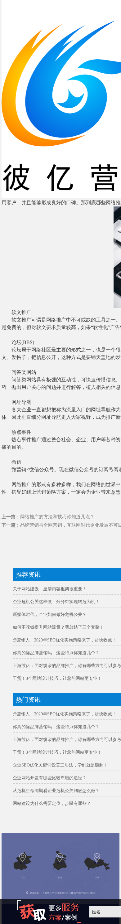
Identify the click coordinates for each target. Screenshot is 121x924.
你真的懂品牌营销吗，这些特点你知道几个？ (56, 653)
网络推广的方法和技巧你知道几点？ (57, 516)
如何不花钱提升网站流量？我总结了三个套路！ (58, 627)
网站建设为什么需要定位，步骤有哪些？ (52, 803)
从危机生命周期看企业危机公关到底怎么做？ (56, 790)
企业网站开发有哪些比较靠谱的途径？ (50, 778)
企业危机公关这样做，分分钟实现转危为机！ (56, 601)
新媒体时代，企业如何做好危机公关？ (50, 614)
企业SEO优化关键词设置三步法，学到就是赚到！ (60, 765)
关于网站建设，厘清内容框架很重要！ (50, 589)
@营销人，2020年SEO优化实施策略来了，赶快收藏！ (64, 640)
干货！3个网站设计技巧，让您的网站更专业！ (57, 678)
